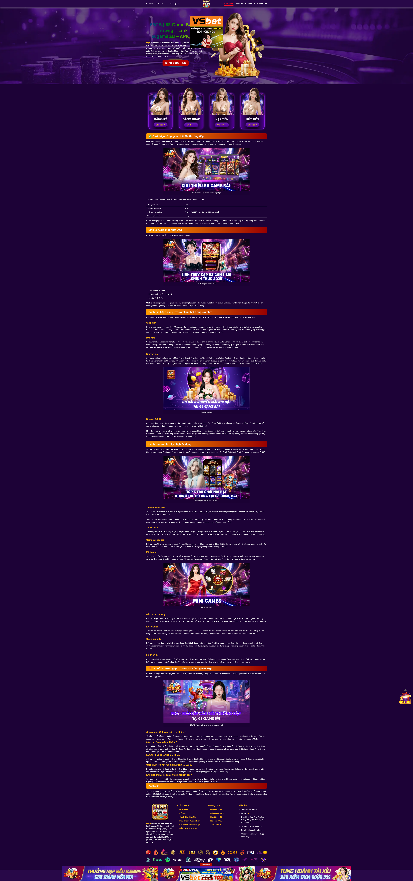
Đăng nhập (250, 4)
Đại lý (176, 4)
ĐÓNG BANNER (206, 864)
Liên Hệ (182, 813)
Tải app (169, 4)
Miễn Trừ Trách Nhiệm (188, 828)
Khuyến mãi (262, 4)
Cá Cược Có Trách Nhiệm (189, 825)
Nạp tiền (149, 4)
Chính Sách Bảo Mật (187, 817)
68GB (148, 823)
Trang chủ (228, 4)
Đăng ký (239, 4)
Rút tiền (159, 4)
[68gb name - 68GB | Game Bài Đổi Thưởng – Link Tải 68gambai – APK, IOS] (206, 4)
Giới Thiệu (183, 809)
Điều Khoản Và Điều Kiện (189, 821)
